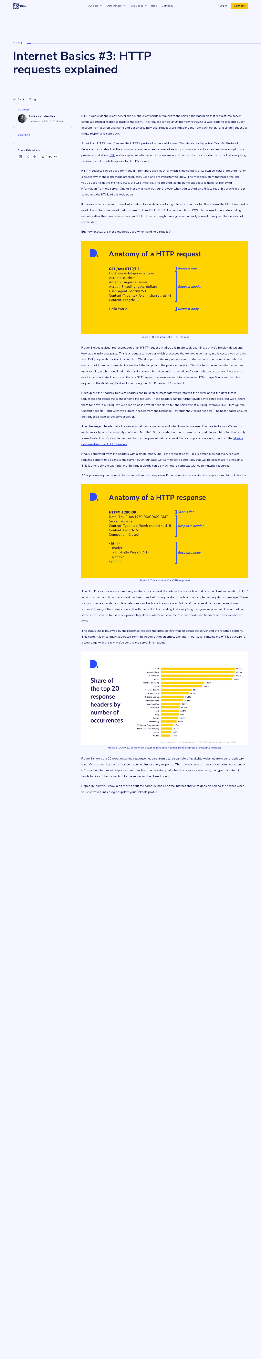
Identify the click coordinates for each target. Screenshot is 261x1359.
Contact (239, 6)
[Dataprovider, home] (19, 6)
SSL (112, 155)
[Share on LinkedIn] (20, 156)
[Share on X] (27, 156)
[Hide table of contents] (65, 135)
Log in (225, 6)
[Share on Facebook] (34, 156)
